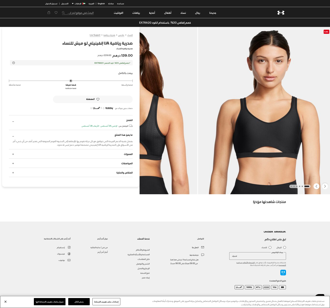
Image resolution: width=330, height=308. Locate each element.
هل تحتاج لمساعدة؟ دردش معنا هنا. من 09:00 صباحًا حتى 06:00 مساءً (184, 261)
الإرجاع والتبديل (144, 268)
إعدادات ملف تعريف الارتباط (106, 301)
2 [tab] (301, 187)
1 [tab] (307, 187)
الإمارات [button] (78, 3)
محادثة (111, 3)
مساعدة (120, 3)
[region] (165, 302)
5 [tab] (293, 187)
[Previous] (326, 186)
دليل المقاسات (144, 258)
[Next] (317, 186)
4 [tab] (296, 187)
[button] (198, 12)
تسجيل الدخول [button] (51, 3)
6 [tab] (290, 187)
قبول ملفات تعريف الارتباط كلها (50, 301)
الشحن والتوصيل (143, 263)
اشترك (234, 256)
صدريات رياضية (109, 35)
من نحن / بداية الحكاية (99, 247)
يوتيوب (62, 259)
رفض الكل (79, 301)
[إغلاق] (5, 301)
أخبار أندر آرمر (102, 251)
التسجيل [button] (64, 3)
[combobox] (78, 12)
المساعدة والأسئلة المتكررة (139, 254)
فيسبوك (61, 253)
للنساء (130, 35)
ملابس (121, 35)
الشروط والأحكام (249, 262)
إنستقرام (61, 247)
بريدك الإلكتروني (277, 252)
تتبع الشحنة (145, 272)
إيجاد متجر (146, 277)
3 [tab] (298, 187)
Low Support (95, 35)
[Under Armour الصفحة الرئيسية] (281, 12)
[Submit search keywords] (64, 12)
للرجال (279, 247)
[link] (213, 12)
